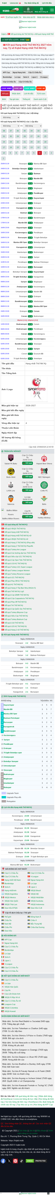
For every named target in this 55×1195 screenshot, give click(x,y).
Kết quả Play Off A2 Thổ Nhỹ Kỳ (17, 581)
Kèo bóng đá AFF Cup (43, 1105)
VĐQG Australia (37, 901)
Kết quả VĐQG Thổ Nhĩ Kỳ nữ (16, 539)
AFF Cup (6, 72)
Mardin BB (38, 292)
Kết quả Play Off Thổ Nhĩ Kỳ (16, 602)
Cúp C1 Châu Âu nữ (13, 1001)
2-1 (27, 692)
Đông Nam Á (36, 917)
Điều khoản (41, 1131)
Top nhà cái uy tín (24, 1105)
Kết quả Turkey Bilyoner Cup (16, 612)
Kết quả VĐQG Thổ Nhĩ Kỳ (15, 529)
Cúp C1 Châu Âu (34, 72)
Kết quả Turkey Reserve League (17, 574)
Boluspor (23, 179)
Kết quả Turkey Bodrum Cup (16, 619)
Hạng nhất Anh (10, 891)
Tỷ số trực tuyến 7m (13, 17)
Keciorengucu (39, 183)
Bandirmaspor (21, 183)
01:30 (26, 828)
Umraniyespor (21, 203)
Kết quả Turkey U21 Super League (18, 567)
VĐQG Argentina (11, 894)
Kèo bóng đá (28, 12)
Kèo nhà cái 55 (29, 17)
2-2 (27, 643)
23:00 (26, 816)
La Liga (17, 77)
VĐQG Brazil (36, 891)
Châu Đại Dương (37, 927)
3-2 (27, 651)
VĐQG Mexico (10, 898)
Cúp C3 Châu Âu (25, 82)
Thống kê (26, 99)
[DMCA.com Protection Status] (36, 1161)
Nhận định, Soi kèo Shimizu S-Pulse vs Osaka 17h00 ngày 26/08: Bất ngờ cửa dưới (27, 1037)
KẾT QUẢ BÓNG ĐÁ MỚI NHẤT (17, 976)
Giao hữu (8, 931)
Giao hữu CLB (36, 908)
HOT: (3, 17)
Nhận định (16, 94)
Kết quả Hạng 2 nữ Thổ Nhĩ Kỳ (17, 630)
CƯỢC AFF (18, 88)
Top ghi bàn (14, 99)
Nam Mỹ (8, 924)
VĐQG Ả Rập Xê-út (12, 997)
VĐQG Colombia (11, 1008)
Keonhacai (33, 1102)
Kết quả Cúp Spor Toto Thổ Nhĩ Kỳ (18, 560)
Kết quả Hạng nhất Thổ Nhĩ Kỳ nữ (18, 536)
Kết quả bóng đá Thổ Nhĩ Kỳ (16, 525)
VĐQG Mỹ (35, 894)
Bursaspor (38, 208)
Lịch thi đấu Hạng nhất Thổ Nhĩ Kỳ (18, 807)
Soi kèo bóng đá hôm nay (16, 1102)
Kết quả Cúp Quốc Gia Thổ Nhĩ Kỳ (18, 609)
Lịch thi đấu (47, 3)
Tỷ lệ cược (41, 94)
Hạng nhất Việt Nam (13, 880)
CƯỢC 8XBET (6, 88)
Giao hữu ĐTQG (11, 908)
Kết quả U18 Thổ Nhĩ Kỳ (14, 623)
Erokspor (37, 203)
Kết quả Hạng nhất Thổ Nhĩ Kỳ (17, 532)
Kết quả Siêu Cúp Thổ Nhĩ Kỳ (16, 616)
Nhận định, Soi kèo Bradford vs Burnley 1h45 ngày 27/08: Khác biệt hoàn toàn (26, 1065)
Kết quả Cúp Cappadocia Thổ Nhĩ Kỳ (19, 598)
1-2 (27, 655)
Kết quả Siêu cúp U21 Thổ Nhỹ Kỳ (18, 557)
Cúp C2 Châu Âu (9, 82)
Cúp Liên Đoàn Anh (12, 994)
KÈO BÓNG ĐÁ (10, 936)
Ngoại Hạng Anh (19, 72)
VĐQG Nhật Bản (37, 898)
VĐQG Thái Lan (11, 904)
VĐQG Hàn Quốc (11, 901)
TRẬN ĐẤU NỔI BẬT (12, 451)
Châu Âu (8, 920)
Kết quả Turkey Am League (15, 550)
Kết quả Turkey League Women (17, 571)
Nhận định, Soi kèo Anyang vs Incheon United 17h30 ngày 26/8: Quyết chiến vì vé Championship (27, 1079)
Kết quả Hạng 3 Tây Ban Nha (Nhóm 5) (20, 588)
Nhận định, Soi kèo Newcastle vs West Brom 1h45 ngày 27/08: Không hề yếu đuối (26, 1044)
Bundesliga (7, 77)
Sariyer (24, 174)
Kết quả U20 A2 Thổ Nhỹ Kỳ (16, 626)
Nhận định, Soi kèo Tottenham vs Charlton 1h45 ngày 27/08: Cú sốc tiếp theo (25, 1029)
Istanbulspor (39, 169)
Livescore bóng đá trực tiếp (25, 1099)
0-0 (27, 676)
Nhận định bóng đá (41, 12)
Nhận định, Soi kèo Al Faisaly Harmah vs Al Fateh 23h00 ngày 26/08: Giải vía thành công (26, 1072)
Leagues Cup (10, 1004)
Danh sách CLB (40, 99)
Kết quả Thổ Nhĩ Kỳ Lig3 (14, 591)
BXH (4, 99)
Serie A (26, 77)
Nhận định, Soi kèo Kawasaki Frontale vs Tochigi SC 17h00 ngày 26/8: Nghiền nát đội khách (27, 1086)
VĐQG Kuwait (10, 1011)
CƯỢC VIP (41, 88)
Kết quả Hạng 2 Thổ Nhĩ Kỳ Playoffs (19, 546)
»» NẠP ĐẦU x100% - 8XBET (14, 40)
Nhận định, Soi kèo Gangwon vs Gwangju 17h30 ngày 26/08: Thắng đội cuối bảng (25, 1051)
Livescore (14, 3)
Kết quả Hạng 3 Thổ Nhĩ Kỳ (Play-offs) (20, 543)
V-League (44, 77)
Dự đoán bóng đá (31, 3)
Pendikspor (38, 233)
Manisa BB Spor (40, 164)
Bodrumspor (22, 188)
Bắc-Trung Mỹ (36, 924)
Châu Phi (8, 927)
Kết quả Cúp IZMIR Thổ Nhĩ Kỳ (17, 595)
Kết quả (5, 94)
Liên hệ (32, 1131)
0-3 (27, 663)
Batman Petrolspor (41, 262)
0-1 (27, 684)
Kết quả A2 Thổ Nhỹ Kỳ (14, 584)
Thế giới (8, 917)
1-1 (27, 667)
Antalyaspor (22, 193)
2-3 (27, 672)
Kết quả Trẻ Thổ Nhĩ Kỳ (14, 605)
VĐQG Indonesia (37, 904)
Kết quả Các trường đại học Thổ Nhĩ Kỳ (20, 553)
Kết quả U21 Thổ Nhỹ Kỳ (14, 577)
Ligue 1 (34, 77)
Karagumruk (39, 277)
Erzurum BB (38, 354)
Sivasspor (23, 164)
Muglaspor (38, 188)
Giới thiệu (23, 1131)
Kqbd (4, 3)
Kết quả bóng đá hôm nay (26, 1096)
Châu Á (34, 920)
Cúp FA (7, 990)
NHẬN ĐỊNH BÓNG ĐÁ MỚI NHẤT (15, 1016)
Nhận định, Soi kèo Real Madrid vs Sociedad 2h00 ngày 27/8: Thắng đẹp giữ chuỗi (26, 1022)
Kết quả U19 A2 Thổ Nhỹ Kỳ (16, 564)
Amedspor (38, 359)
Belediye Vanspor (41, 242)
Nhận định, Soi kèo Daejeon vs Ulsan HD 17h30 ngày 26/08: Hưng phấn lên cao (25, 1058)
